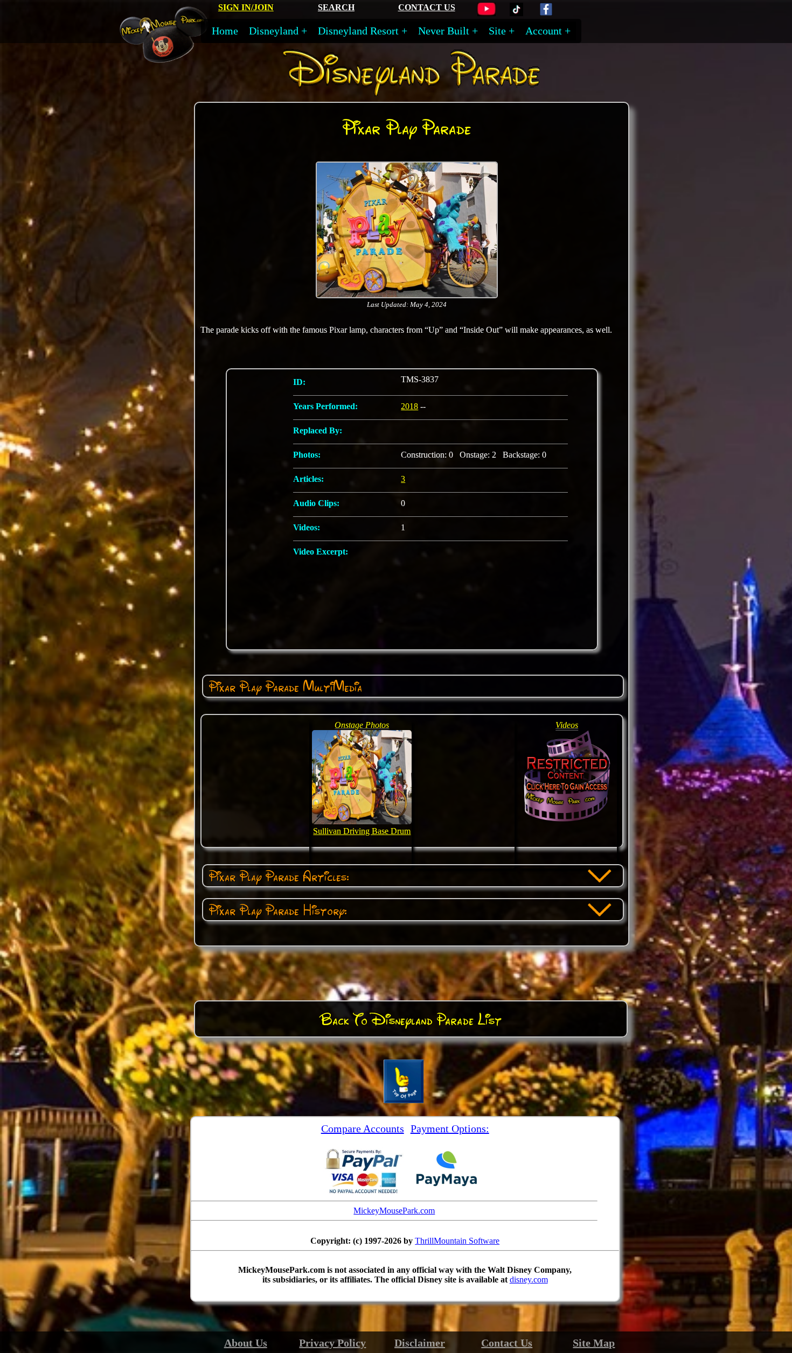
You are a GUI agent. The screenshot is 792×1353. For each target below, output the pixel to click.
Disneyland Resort (358, 31)
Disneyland (273, 31)
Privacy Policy (332, 1343)
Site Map (594, 1343)
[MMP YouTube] (486, 13)
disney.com (529, 1279)
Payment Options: (450, 1128)
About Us (245, 1343)
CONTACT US (426, 7)
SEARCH (336, 7)
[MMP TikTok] (516, 13)
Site (497, 31)
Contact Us (506, 1343)
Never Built (443, 31)
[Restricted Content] (567, 821)
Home (225, 31)
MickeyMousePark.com (394, 1210)
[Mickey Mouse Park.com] (172, 58)
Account (543, 31)
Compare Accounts (362, 1128)
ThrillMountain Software (457, 1240)
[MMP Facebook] (546, 13)
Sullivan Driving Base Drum (362, 831)
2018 (409, 406)
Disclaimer (419, 1343)
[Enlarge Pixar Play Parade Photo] (406, 296)
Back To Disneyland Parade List (411, 1019)
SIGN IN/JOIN (246, 7)
